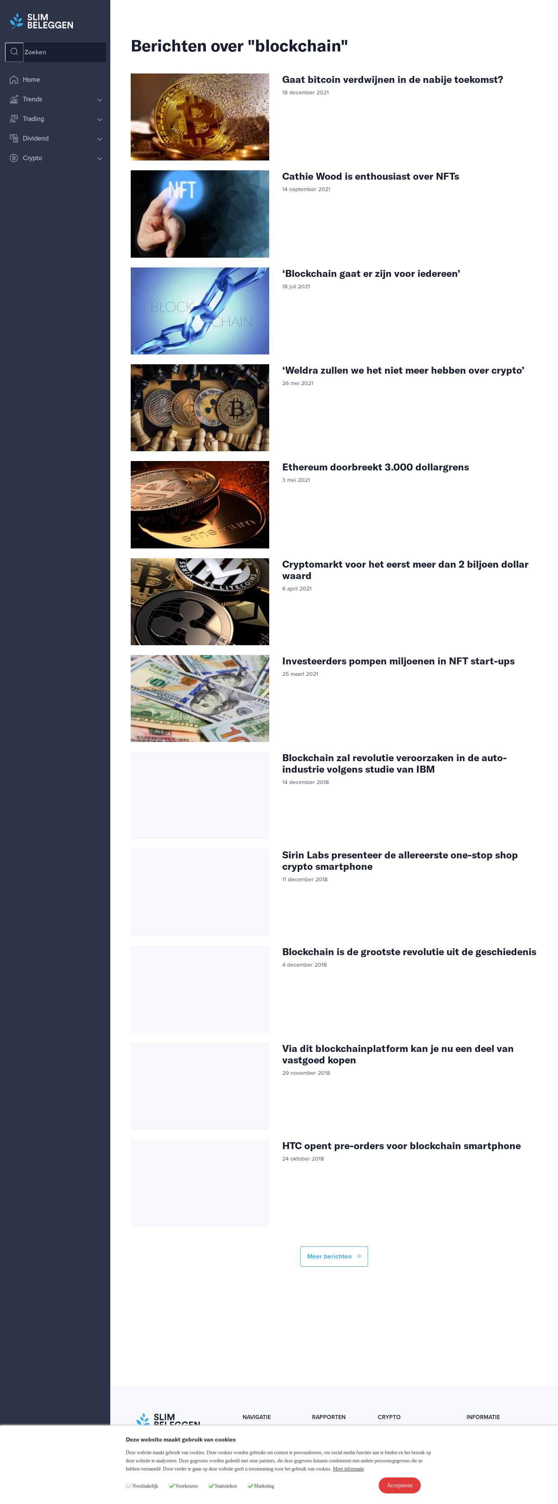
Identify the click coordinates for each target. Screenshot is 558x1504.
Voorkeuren (186, 1486)
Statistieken (226, 1486)
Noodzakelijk (145, 1486)
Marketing (264, 1486)
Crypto (32, 158)
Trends (32, 99)
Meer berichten (330, 1256)
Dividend (36, 139)
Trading (33, 119)
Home (31, 80)
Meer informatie (348, 1469)
